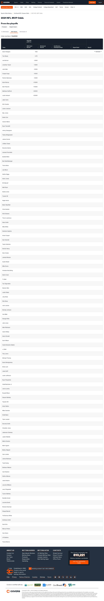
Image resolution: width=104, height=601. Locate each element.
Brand (8, 559)
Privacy (14, 577)
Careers (9, 555)
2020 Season (5, 31)
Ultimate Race (57, 557)
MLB (26, 7)
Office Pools (57, 559)
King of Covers (57, 555)
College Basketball (48, 7)
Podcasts (25, 557)
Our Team (10, 557)
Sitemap (42, 577)
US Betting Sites (43, 553)
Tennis (61, 7)
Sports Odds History (6, 13)
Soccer (67, 7)
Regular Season (13, 26)
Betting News (26, 555)
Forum (49, 577)
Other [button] (72, 7)
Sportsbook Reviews (28, 553)
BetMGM (14, 36)
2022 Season (23, 31)
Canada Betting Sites (44, 555)
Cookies (34, 577)
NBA (21, 7)
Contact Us (10, 553)
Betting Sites (43, 550)
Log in (100, 2)
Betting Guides (28, 550)
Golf (56, 7)
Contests (57, 550)
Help (8, 577)
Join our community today (79, 562)
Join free (92, 2)
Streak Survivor (57, 553)
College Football (37, 7)
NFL (16, 7)
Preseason (4, 26)
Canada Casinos (43, 557)
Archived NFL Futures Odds (21, 13)
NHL (30, 7)
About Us (10, 550)
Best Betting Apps (43, 559)
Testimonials (10, 561)
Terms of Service (24, 577)
